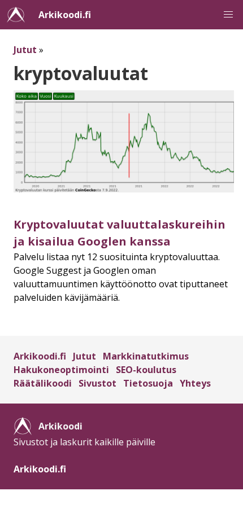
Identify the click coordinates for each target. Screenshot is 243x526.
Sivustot (97, 383)
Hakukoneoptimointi (61, 369)
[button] (228, 14)
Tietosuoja (148, 383)
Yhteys (195, 383)
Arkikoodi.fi (64, 14)
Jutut (25, 49)
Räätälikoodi (43, 383)
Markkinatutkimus (146, 356)
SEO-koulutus (146, 369)
